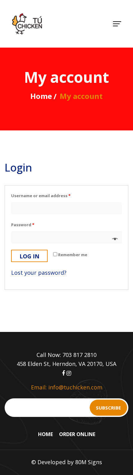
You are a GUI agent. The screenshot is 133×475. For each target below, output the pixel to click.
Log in (29, 256)
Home (41, 96)
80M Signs (88, 462)
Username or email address (41, 195)
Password (22, 224)
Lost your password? (38, 272)
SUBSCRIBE (108, 408)
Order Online (77, 434)
